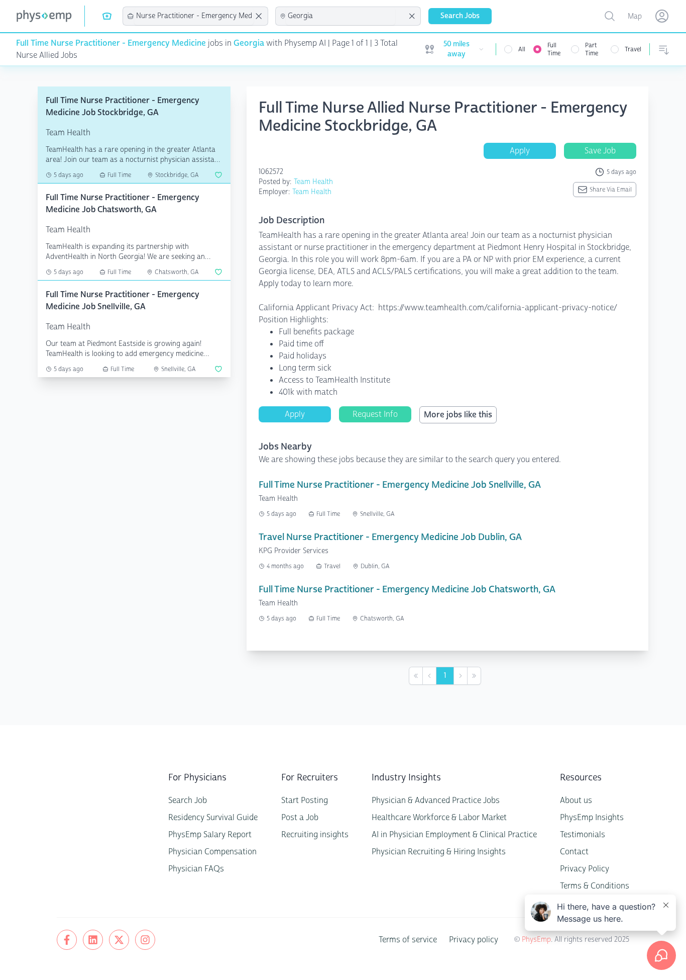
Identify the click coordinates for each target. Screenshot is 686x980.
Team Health (313, 182)
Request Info (375, 414)
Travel (633, 49)
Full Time (553, 49)
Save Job (600, 150)
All (521, 49)
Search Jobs (460, 16)
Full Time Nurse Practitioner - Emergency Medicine (111, 43)
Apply (520, 150)
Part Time (591, 49)
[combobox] (194, 16)
